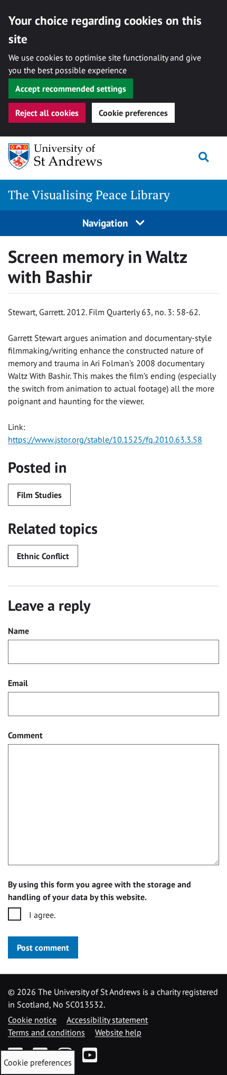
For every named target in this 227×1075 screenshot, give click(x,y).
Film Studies (39, 495)
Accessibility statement (107, 1019)
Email (18, 683)
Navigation (106, 222)
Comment (25, 735)
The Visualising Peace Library (89, 195)
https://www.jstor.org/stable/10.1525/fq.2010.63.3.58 (105, 439)
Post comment (43, 947)
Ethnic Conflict (43, 556)
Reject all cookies (47, 113)
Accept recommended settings (70, 88)
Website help (118, 1032)
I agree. (42, 915)
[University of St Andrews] (62, 156)
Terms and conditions (46, 1032)
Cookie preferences (133, 113)
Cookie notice (32, 1019)
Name (18, 631)
